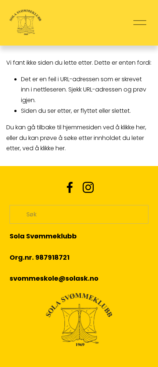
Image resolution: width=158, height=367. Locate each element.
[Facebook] (70, 187)
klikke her (133, 127)
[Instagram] (88, 187)
